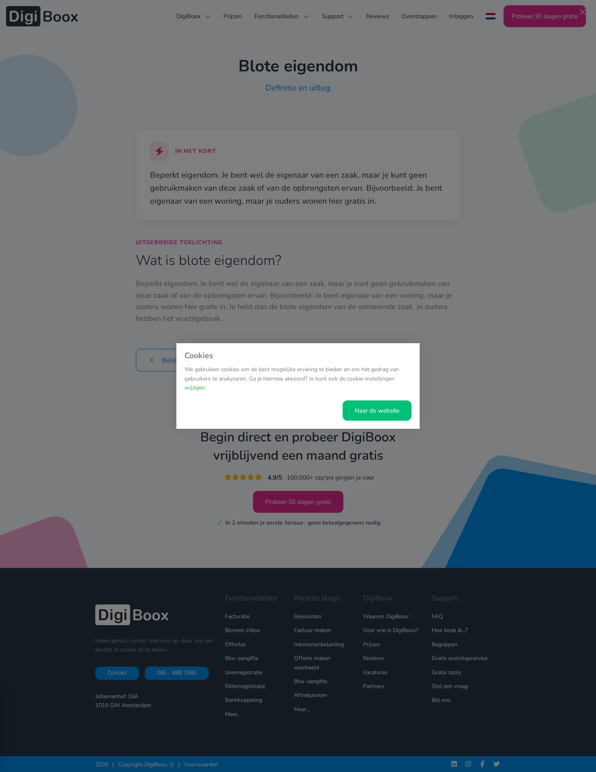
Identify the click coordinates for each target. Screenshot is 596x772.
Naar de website (377, 410)
